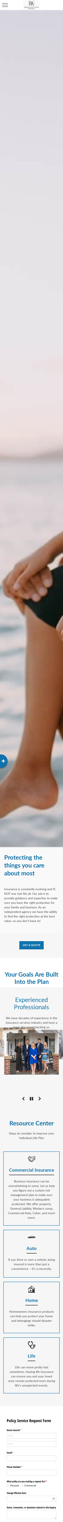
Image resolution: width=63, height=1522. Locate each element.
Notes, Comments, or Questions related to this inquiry (31, 1507)
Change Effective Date (16, 1493)
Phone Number (18, 1467)
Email (14, 1452)
